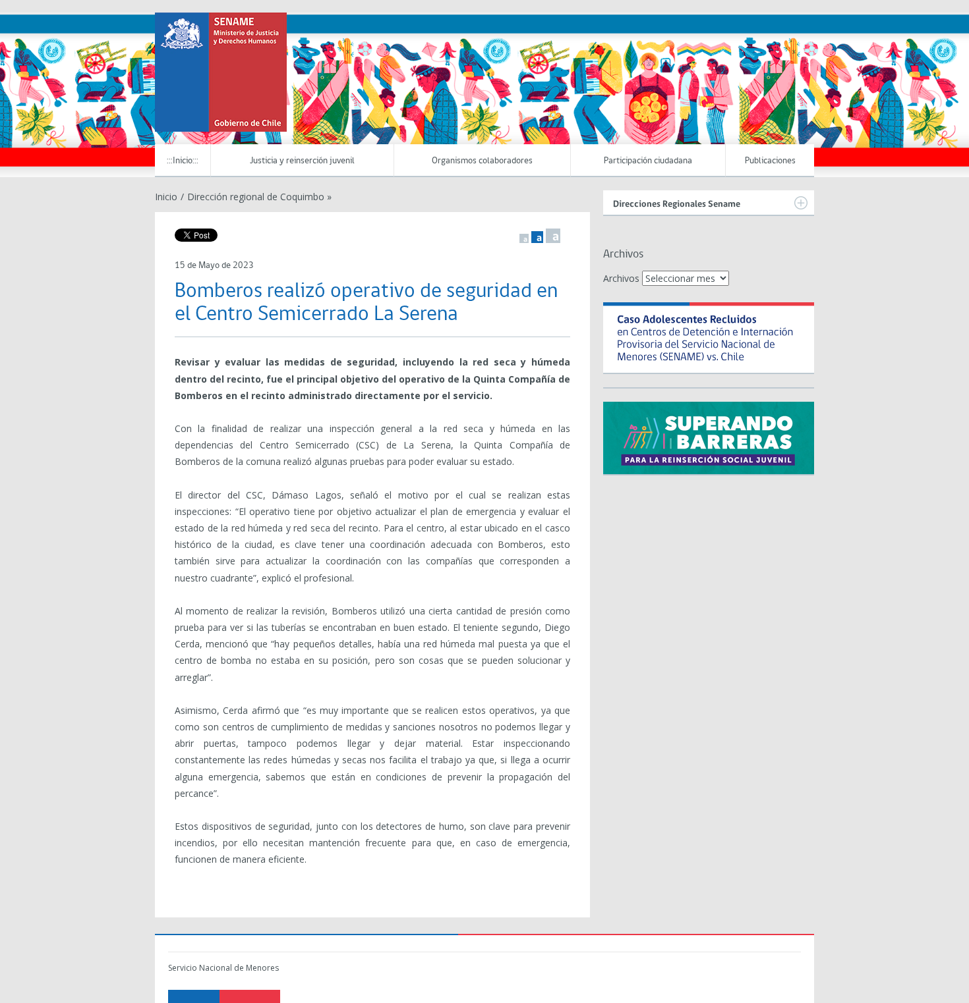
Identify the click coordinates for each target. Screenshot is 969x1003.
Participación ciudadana (648, 161)
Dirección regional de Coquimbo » (259, 196)
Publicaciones (770, 161)
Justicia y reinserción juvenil (302, 161)
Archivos (621, 278)
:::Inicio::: (182, 161)
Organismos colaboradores (482, 161)
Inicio (166, 196)
